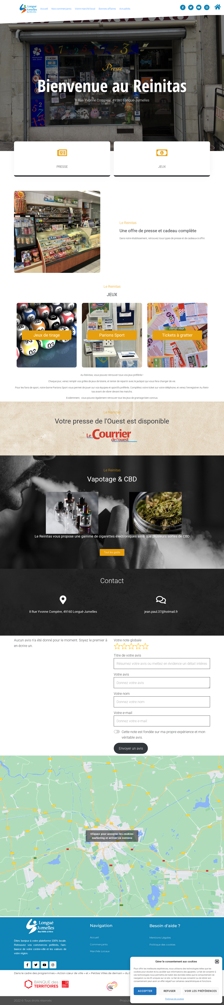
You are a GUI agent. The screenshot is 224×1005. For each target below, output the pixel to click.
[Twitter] (191, 7)
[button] (217, 961)
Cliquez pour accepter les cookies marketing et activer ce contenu (112, 836)
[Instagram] (206, 7)
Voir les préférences (201, 991)
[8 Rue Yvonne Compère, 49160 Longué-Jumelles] (63, 599)
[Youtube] (199, 7)
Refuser (170, 991)
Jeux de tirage (46, 335)
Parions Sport (112, 335)
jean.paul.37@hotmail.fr (161, 611)
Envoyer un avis (131, 748)
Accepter (145, 991)
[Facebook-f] (183, 7)
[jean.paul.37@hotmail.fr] (161, 599)
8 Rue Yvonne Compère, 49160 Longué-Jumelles (63, 611)
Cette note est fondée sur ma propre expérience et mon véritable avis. (163, 734)
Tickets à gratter (177, 335)
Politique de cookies (174, 999)
